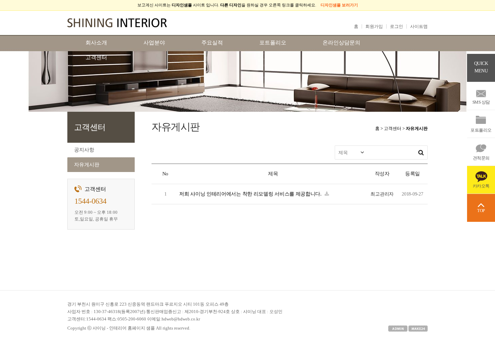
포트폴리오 (481, 130)
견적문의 (481, 158)
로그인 (396, 26)
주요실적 (212, 42)
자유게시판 (86, 164)
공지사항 (84, 149)
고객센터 (96, 57)
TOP (481, 210)
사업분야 (154, 42)
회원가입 (374, 26)
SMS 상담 (481, 102)
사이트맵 (419, 26)
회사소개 (96, 42)
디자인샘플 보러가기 (339, 5)
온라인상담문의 (341, 42)
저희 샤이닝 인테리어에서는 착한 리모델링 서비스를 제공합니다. (251, 194)
